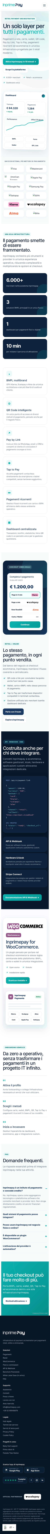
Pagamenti (7, 1354)
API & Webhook (9, 1368)
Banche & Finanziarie (11, 1372)
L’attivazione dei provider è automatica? (17, 1247)
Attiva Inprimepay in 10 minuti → (20, 61)
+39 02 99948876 (10, 1410)
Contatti (6, 1393)
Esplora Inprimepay (14, 719)
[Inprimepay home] (12, 5)
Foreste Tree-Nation (11, 1453)
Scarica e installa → (17, 980)
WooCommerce (9, 1361)
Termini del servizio (10, 1425)
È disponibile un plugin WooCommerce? (14, 1237)
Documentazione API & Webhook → (22, 897)
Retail (5, 1358)
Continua (25, 624)
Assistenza (7, 1390)
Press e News (8, 1397)
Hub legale (7, 1421)
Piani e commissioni (10, 1365)
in (42, 1480)
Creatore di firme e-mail (40, 1313)
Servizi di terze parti (11, 1428)
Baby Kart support (10, 1446)
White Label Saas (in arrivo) (14, 1375)
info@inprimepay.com (11, 1407)
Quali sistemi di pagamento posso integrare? (20, 1216)
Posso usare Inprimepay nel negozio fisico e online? (21, 1226)
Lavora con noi (9, 1400)
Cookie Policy (8, 1435)
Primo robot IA (8, 1449)
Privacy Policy (8, 1432)
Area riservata (8, 1404)
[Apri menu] (44, 5)
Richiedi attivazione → (16, 1301)
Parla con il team (13, 712)
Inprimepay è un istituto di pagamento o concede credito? (22, 1189)
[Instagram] (36, 1480)
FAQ (4, 1379)
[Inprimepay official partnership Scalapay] (32, 1497)
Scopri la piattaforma (15, 69)
